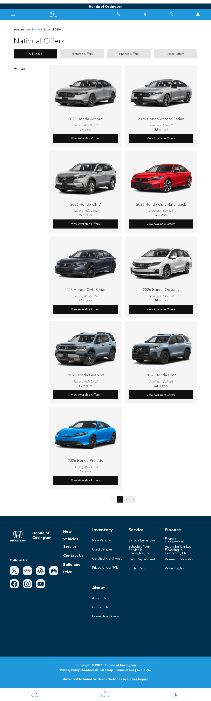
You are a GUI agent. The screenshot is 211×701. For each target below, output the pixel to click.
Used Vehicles (102, 549)
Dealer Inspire (137, 679)
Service (70, 546)
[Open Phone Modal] (119, 14)
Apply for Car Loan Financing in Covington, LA (179, 550)
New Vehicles (70, 535)
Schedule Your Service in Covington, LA (139, 550)
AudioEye (144, 670)
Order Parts (137, 568)
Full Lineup (35, 53)
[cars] (27, 570)
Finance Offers (129, 53)
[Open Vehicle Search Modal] (171, 14)
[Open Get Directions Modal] (145, 14)
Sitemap (106, 670)
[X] (14, 570)
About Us (99, 598)
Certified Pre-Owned (107, 558)
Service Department (143, 540)
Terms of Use (125, 670)
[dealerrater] (40, 570)
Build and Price (72, 568)
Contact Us (73, 556)
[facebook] (14, 583)
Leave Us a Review (105, 616)
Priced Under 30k (105, 567)
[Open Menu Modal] (13, 14)
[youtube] (40, 583)
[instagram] (27, 583)
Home (36, 29)
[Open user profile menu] (198, 14)
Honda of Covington (120, 665)
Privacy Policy (70, 670)
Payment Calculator (179, 559)
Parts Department (142, 559)
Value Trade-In (175, 568)
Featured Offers (82, 53)
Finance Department (174, 540)
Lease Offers (175, 53)
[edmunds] (53, 570)
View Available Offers (85, 138)
